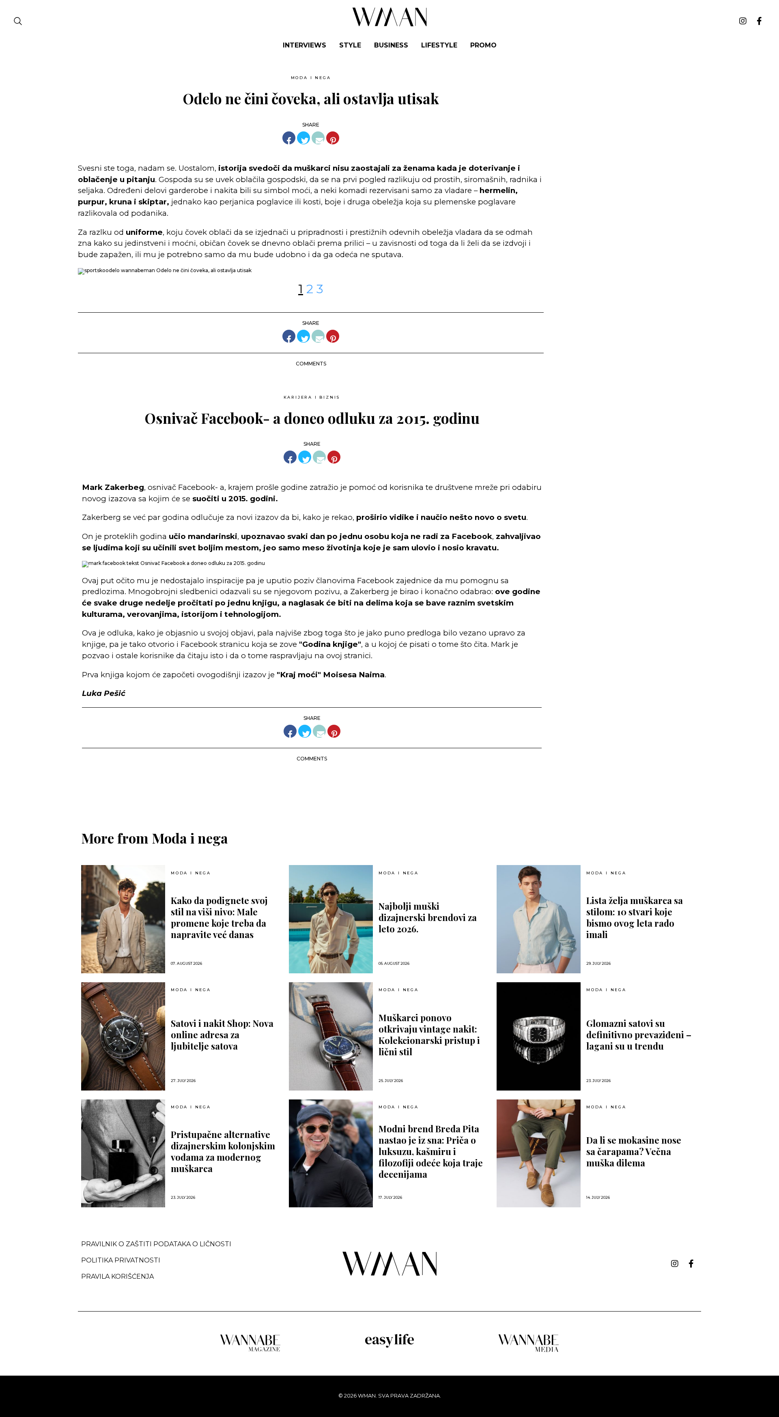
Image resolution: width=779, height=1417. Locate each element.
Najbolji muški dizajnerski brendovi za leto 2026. (428, 917)
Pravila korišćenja (117, 1276)
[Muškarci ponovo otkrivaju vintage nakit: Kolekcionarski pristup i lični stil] (331, 1036)
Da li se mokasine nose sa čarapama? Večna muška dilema (633, 1151)
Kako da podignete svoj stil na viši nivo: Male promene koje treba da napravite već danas (219, 917)
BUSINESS (391, 45)
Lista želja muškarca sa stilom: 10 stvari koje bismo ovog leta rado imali (634, 917)
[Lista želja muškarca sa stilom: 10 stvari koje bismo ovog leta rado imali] (539, 919)
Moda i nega (311, 77)
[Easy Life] (389, 1346)
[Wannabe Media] (529, 1351)
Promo (483, 45)
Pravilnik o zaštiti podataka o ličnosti (156, 1244)
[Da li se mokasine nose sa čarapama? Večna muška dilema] (539, 1153)
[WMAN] (390, 25)
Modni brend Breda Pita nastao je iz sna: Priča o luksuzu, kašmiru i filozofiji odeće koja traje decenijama (431, 1151)
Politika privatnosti (120, 1260)
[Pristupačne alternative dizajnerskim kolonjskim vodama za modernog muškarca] (123, 1153)
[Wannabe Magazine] (250, 1351)
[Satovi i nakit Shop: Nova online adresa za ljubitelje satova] (123, 1036)
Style (350, 45)
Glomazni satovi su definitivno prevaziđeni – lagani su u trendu (638, 1035)
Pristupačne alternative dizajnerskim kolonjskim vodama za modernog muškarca (223, 1151)
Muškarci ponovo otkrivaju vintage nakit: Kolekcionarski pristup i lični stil (429, 1034)
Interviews (304, 45)
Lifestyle (439, 45)
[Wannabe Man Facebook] (759, 21)
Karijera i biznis (312, 397)
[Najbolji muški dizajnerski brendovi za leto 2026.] (331, 919)
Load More (389, 789)
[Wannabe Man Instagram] (743, 21)
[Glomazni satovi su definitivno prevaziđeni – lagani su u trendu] (539, 1036)
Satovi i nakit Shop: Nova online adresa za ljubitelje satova (222, 1035)
